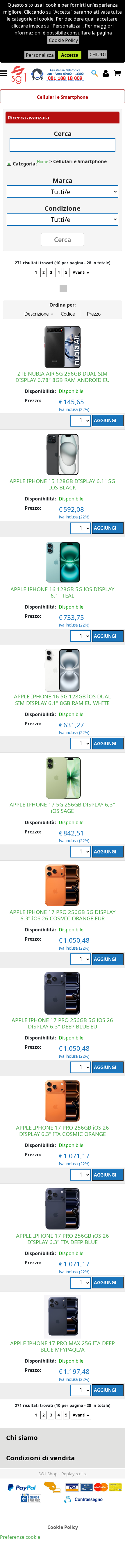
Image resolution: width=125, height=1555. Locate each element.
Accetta (69, 55)
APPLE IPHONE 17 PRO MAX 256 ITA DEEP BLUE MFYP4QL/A (62, 1346)
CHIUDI (98, 54)
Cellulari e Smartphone (62, 97)
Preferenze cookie (20, 1537)
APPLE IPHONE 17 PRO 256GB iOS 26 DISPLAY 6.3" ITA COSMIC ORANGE (62, 1130)
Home (42, 161)
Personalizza (40, 55)
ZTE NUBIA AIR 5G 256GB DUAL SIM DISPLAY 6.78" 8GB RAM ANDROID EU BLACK (62, 380)
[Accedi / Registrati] (106, 73)
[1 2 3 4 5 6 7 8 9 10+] (81, 959)
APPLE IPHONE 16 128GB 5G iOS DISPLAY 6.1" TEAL (62, 592)
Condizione (62, 206)
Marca (62, 178)
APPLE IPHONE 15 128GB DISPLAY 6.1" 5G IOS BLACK (62, 484)
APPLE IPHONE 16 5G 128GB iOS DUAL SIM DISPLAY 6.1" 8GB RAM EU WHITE (62, 699)
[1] (81, 421)
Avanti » (81, 272)
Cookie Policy (63, 40)
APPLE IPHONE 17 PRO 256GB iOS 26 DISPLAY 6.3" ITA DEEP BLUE (62, 1239)
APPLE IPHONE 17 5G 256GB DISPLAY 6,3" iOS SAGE (62, 807)
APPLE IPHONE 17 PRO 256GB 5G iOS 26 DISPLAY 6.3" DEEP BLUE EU (62, 1023)
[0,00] (118, 73)
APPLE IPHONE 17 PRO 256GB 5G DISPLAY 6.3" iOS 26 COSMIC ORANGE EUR (62, 915)
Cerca (63, 131)
